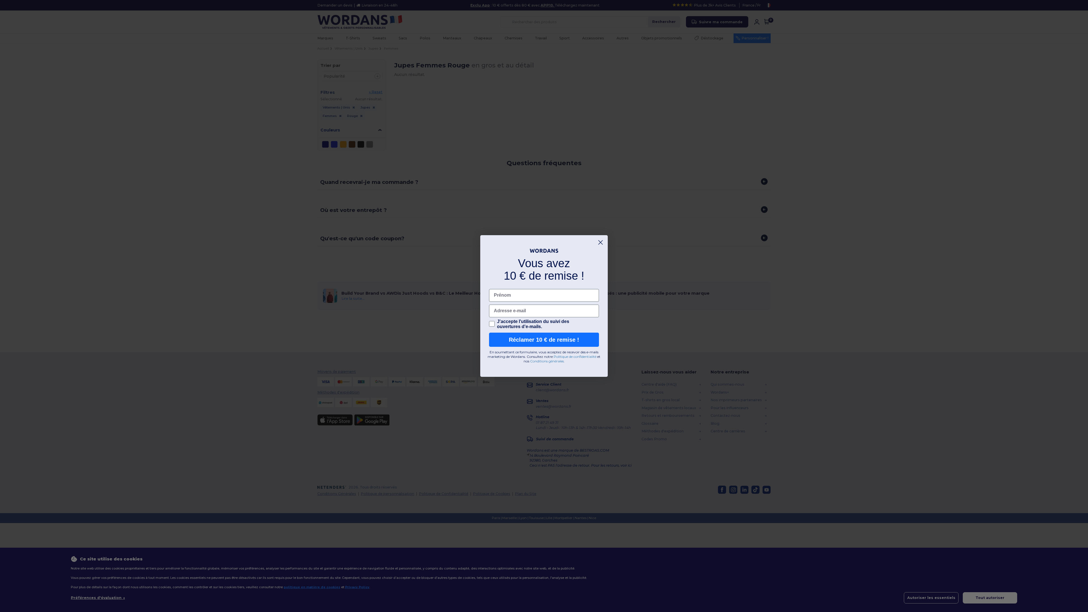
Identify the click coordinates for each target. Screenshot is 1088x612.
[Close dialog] (600, 242)
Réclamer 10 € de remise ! (544, 340)
